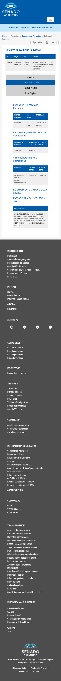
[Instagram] (24, 326)
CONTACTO (12, 308)
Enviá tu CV (12, 276)
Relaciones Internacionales (18, 457)
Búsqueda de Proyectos (31, 36)
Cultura (10, 505)
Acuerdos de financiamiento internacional (19, 566)
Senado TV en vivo (15, 409)
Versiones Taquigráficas (17, 402)
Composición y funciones (17, 450)
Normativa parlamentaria (18, 536)
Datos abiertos (13, 581)
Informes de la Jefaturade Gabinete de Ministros (17, 476)
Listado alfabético (15, 347)
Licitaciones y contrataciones (19, 543)
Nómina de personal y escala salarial (22, 554)
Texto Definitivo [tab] (30, 87)
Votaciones (12, 388)
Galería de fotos (14, 295)
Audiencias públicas (15, 585)
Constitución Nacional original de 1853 (23, 269)
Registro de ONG (14, 615)
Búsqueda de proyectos (17, 373)
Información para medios (18, 298)
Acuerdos (11, 461)
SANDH (10, 611)
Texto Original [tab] (30, 93)
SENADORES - (14, 27)
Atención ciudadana (15, 608)
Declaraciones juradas (16, 561)
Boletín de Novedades (16, 405)
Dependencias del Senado (18, 262)
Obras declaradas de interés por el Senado (25, 468)
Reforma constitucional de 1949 (20, 481)
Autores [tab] (30, 77)
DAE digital (12, 398)
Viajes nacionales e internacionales (22, 547)
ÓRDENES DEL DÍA (15, 490)
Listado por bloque (15, 350)
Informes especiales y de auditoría (21, 578)
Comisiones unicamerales (18, 425)
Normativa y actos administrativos (21, 540)
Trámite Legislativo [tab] (31, 82)
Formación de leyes (15, 454)
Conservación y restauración (19, 618)
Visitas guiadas (13, 508)
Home (4, 36)
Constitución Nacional (16, 266)
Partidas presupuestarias (18, 550)
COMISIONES (47, 27)
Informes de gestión (15, 574)
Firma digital (12, 588)
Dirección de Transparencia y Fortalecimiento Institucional (20, 532)
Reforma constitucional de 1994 (20, 485)
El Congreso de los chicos (18, 622)
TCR (9, 631)
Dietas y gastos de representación (21, 557)
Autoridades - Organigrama (18, 259)
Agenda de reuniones (16, 432)
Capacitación (12, 512)
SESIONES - (37, 27)
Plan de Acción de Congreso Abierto (22, 571)
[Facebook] (50, 326)
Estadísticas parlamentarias (19, 464)
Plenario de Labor (14, 391)
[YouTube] (11, 326)
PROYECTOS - (26, 27)
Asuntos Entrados (15, 395)
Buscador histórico (15, 357)
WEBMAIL (11, 627)
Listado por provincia (16, 354)
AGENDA (11, 303)
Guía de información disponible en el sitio (24, 592)
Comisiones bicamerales (17, 428)
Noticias (10, 291)
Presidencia (12, 255)
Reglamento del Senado (17, 273)
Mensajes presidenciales (17, 471)
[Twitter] (37, 326)
